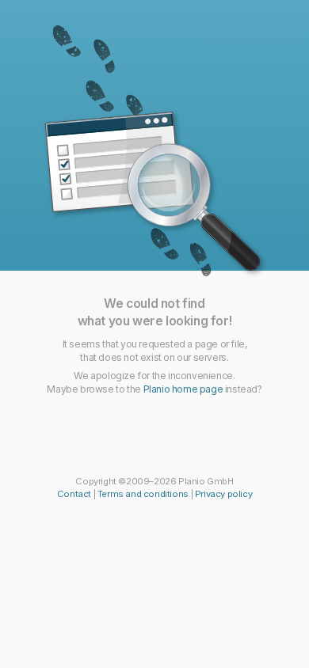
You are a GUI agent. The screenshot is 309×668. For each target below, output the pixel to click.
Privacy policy (223, 493)
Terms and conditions (143, 493)
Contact (74, 493)
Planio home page (183, 389)
